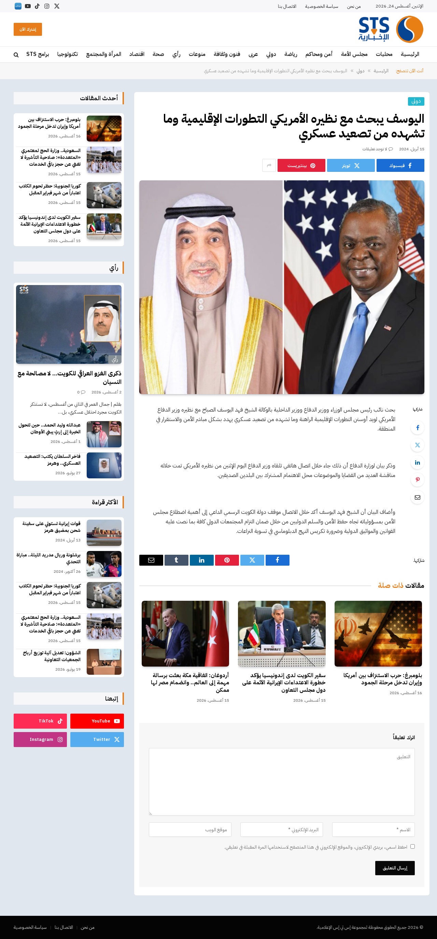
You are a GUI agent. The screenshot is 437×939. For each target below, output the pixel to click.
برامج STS (37, 54)
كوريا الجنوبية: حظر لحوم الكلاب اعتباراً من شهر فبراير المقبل (50, 189)
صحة (158, 54)
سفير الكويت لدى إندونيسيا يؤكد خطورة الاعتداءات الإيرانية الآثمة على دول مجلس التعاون (283, 683)
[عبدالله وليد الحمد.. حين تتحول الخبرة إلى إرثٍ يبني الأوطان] (104, 434)
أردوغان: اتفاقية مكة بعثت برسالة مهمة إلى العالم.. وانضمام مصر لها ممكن (190, 683)
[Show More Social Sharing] (269, 165)
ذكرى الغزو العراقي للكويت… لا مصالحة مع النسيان (69, 377)
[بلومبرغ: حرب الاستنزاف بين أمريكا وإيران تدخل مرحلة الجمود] (378, 633)
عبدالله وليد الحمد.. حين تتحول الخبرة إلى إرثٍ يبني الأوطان (49, 428)
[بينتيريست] (417, 480)
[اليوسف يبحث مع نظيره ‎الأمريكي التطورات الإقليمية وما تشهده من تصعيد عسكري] (281, 287)
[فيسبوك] (417, 427)
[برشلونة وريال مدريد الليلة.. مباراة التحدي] (104, 564)
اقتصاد (136, 54)
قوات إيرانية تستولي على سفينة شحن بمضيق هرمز (52, 527)
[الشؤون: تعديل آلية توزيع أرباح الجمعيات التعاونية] (104, 662)
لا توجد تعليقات (375, 149)
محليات (384, 54)
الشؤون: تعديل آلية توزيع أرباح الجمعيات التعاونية (52, 656)
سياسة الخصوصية (321, 6)
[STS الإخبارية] (390, 29)
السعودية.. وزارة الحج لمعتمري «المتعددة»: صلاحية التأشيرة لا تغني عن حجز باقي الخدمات (50, 157)
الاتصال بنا (287, 6)
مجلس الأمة (354, 54)
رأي (176, 54)
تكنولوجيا (67, 54)
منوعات (197, 54)
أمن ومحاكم (319, 54)
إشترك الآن (27, 29)
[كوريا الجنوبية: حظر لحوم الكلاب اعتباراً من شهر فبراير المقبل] (104, 195)
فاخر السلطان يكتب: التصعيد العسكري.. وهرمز (52, 460)
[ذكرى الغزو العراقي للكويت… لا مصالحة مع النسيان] (69, 324)
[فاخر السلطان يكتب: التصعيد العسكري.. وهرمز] (104, 465)
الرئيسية (410, 54)
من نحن (354, 6)
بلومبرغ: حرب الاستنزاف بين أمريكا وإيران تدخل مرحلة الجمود (382, 679)
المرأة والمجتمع (103, 54)
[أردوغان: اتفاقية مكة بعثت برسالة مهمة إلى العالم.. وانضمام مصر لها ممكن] (185, 633)
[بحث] (17, 54)
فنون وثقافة (227, 54)
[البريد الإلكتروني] (417, 497)
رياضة (290, 54)
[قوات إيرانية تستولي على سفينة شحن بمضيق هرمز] (104, 533)
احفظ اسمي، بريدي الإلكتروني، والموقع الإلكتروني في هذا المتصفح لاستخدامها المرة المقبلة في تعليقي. (315, 847)
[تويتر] (417, 445)
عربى (253, 54)
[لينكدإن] (417, 462)
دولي (271, 54)
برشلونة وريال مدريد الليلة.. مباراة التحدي (48, 558)
